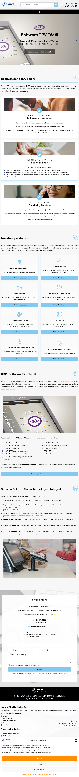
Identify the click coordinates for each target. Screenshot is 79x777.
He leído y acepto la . (25, 665)
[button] (76, 740)
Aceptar (39, 758)
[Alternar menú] (39, 12)
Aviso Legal (52, 774)
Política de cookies (28, 774)
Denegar (40, 764)
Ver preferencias (39, 770)
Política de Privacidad (44, 673)
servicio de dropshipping (12, 507)
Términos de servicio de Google (59, 673)
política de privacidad (32, 665)
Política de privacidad (41, 774)
